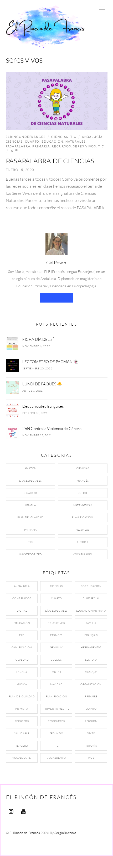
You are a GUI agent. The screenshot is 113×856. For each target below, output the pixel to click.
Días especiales (30, 480)
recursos (61, 146)
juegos (56, 659)
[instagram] (11, 810)
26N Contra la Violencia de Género (51, 428)
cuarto (32, 141)
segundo (56, 733)
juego (82, 493)
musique (91, 672)
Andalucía (92, 136)
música (22, 684)
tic (101, 146)
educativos (56, 623)
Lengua (30, 505)
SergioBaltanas (65, 833)
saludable (21, 733)
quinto (91, 708)
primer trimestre (56, 708)
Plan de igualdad (30, 517)
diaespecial (91, 598)
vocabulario (56, 757)
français (90, 635)
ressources (56, 721)
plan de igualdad (22, 696)
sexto (91, 733)
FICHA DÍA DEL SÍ (38, 339)
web (91, 757)
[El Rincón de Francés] (45, 45)
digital (22, 610)
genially (56, 647)
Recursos (83, 529)
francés (56, 635)
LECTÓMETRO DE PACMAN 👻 (50, 361)
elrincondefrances (26, 136)
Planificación (82, 517)
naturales (75, 141)
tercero (22, 745)
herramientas (91, 647)
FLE (21, 635)
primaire (91, 696)
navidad (56, 684)
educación (52, 141)
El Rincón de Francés (24, 833)
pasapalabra (18, 146)
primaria (41, 146)
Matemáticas (82, 505)
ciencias (14, 141)
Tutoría (82, 542)
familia (91, 623)
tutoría (91, 745)
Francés (82, 480)
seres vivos (84, 146)
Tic (73, 136)
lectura (91, 659)
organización (91, 684)
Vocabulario (82, 554)
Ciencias (59, 136)
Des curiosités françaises (43, 406)
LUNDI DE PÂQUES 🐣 (42, 383)
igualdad (22, 659)
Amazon (30, 468)
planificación (56, 696)
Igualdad (30, 493)
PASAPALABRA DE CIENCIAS (50, 161)
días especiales (56, 610)
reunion (91, 721)
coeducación (91, 586)
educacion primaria (91, 610)
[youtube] (23, 810)
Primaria (30, 529)
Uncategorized (30, 554)
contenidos (21, 598)
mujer (56, 672)
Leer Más (56, 298)
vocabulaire (21, 757)
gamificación (22, 647)
